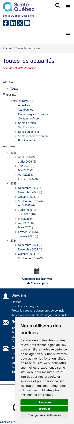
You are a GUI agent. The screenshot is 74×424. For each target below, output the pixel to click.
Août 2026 (24, 157)
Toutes (14, 88)
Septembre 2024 (28, 258)
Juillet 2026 (25, 161)
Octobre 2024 (26, 253)
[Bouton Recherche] (58, 4)
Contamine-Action (29, 118)
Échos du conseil (28, 131)
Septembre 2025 (28, 201)
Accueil (7, 48)
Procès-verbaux (28, 140)
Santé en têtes (27, 122)
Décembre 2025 (28, 187)
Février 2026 (26, 179)
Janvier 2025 (26, 236)
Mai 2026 (23, 170)
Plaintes (16, 301)
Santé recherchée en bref (33, 136)
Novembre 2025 (28, 192)
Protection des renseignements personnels (37, 310)
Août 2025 (24, 205)
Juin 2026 (24, 165)
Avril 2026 (24, 174)
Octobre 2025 (26, 196)
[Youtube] (27, 24)
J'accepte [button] (44, 402)
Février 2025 (26, 231)
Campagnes (25, 109)
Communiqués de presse (33, 114)
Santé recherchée (29, 127)
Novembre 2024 (28, 249)
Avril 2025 (24, 223)
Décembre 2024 (28, 244)
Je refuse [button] (44, 408)
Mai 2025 (23, 218)
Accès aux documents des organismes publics (40, 315)
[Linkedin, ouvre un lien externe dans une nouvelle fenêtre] (13, 24)
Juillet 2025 (25, 209)
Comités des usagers (24, 306)
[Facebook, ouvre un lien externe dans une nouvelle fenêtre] (6, 24)
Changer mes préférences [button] (44, 415)
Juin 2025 (24, 214)
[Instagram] (20, 24)
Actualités (24, 105)
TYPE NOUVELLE (22, 100)
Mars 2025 (24, 227)
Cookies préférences (13, 421)
